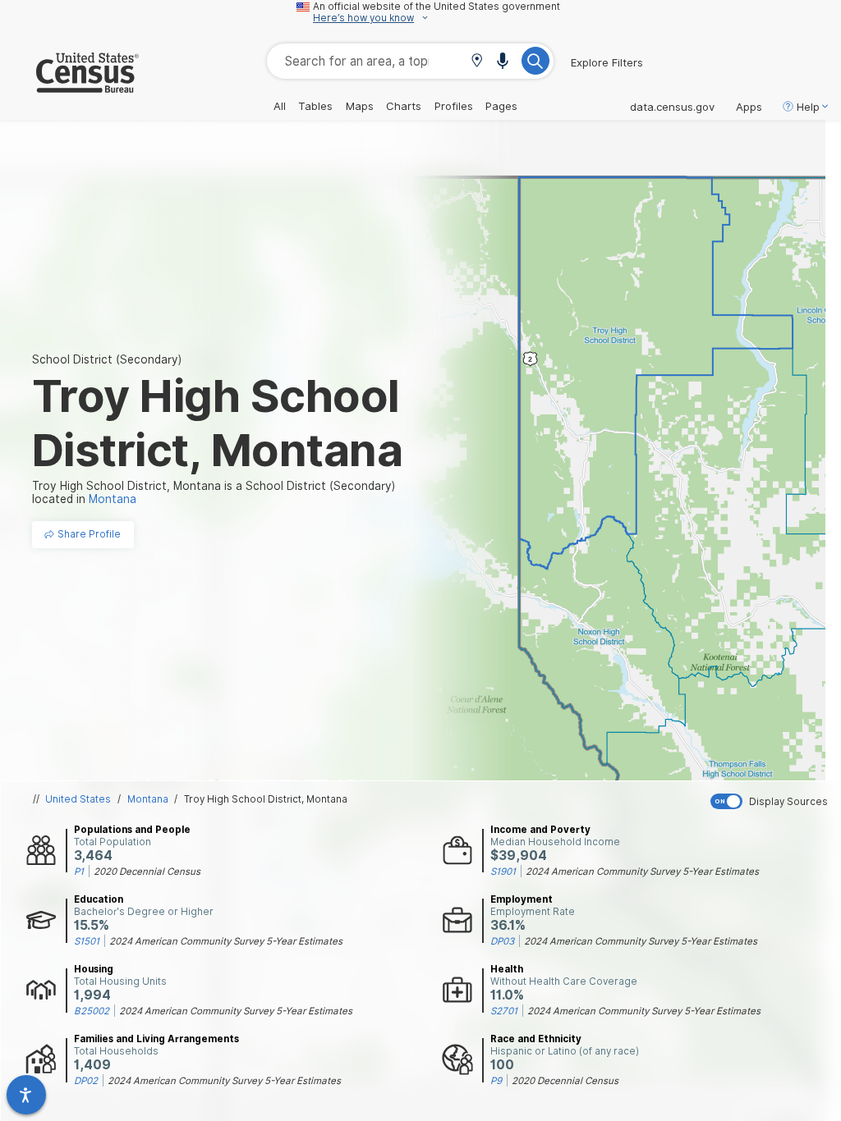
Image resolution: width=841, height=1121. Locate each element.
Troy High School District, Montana (265, 799)
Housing (93, 969)
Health (506, 969)
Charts (403, 105)
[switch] (772, 801)
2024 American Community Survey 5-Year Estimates (642, 871)
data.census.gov (672, 106)
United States (78, 799)
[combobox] (410, 61)
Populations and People (132, 829)
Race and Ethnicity (535, 1039)
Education (98, 899)
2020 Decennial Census (147, 871)
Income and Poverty (540, 829)
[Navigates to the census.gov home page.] (69, 86)
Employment (521, 899)
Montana (147, 799)
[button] (477, 62)
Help (808, 106)
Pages (501, 105)
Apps (749, 106)
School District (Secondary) (107, 359)
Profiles (453, 105)
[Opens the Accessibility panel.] (26, 1094)
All (279, 105)
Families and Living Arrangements (156, 1039)
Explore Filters (607, 62)
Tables (315, 105)
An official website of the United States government (436, 6)
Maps (360, 105)
